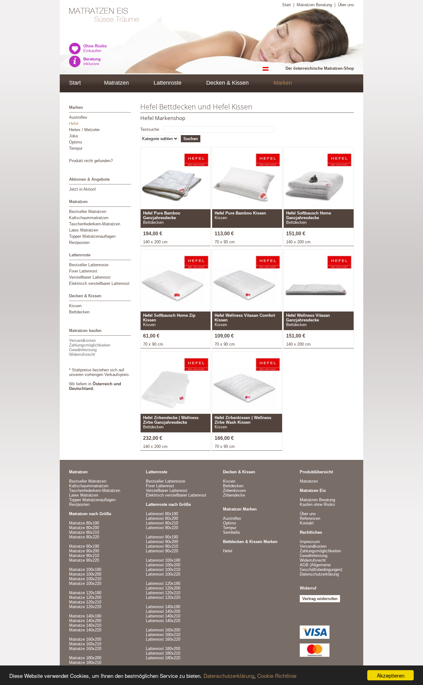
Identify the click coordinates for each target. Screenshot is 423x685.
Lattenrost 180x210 (163, 653)
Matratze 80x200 (84, 527)
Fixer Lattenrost (83, 271)
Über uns (346, 4)
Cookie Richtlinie (276, 675)
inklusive (92, 61)
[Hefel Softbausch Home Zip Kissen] (175, 282)
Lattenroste (167, 83)
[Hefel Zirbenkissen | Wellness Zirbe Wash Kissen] (247, 384)
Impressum (310, 541)
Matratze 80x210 (84, 532)
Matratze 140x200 (85, 620)
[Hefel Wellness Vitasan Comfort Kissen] (247, 282)
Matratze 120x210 (85, 602)
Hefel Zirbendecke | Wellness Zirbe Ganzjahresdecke (170, 420)
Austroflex (78, 117)
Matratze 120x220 (85, 606)
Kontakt (307, 523)
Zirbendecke (234, 495)
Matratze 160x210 (85, 644)
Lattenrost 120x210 (163, 592)
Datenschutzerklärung (228, 675)
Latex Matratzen (83, 230)
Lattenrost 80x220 (162, 527)
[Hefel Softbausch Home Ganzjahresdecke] (319, 179)
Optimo (75, 142)
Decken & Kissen (227, 83)
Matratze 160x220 (85, 648)
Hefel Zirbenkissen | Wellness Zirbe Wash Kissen (243, 420)
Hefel (73, 123)
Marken (282, 83)
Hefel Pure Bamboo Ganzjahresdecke (161, 215)
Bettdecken (79, 312)
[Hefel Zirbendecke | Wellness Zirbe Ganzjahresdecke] (175, 384)
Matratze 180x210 (85, 662)
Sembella (231, 532)
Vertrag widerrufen (320, 598)
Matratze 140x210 (85, 625)
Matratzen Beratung (314, 4)
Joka (73, 136)
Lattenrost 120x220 (163, 597)
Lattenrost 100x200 (163, 565)
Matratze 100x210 (85, 579)
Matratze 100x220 (85, 583)
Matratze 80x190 (84, 523)
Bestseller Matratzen (87, 211)
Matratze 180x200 (85, 658)
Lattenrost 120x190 (163, 583)
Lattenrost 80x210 (162, 523)
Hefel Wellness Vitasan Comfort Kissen (245, 317)
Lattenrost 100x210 (163, 569)
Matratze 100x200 (85, 574)
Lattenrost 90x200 (162, 541)
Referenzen (310, 518)
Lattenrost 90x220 (162, 551)
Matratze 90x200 (84, 551)
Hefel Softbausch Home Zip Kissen (169, 317)
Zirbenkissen (234, 490)
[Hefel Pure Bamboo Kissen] (247, 179)
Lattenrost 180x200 (163, 648)
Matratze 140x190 (85, 616)
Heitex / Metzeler (84, 129)
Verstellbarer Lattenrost (90, 277)
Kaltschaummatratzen (88, 217)
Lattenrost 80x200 (162, 518)
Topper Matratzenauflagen (92, 236)
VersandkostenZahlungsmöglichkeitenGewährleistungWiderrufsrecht (89, 347)
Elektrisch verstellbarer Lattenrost (99, 283)
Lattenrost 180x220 (163, 658)
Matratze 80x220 (84, 537)
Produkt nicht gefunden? (91, 160)
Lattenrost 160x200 (163, 630)
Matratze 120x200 (85, 597)
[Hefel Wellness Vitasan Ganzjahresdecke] (319, 282)
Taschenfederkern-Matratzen (94, 224)
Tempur (75, 148)
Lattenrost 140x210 (163, 616)
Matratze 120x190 (85, 592)
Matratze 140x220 (85, 630)
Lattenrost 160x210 (163, 634)
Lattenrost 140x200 (163, 611)
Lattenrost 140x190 (163, 606)
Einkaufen (95, 48)
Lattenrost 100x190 (163, 560)
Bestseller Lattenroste (88, 265)
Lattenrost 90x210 (162, 546)
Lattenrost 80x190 (162, 513)
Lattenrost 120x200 (163, 588)
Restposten (79, 242)
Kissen (75, 305)
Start (286, 4)
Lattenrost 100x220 (163, 574)
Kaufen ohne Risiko (317, 504)
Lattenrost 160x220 (163, 639)
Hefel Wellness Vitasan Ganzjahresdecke (308, 317)
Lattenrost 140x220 (163, 620)
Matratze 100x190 (85, 569)
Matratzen (116, 83)
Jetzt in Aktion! (82, 189)
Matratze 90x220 (84, 560)
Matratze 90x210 (84, 555)
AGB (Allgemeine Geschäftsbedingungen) (321, 567)
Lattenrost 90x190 (162, 537)
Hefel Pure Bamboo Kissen (240, 213)
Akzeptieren (390, 675)
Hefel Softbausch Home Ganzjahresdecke (308, 215)
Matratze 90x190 (84, 546)
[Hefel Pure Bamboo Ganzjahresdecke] (175, 179)
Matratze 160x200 (85, 639)
